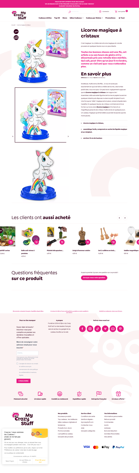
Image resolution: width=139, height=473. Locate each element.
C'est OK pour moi (40, 461)
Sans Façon (10, 461)
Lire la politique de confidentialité (14, 453)
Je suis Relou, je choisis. (25, 461)
